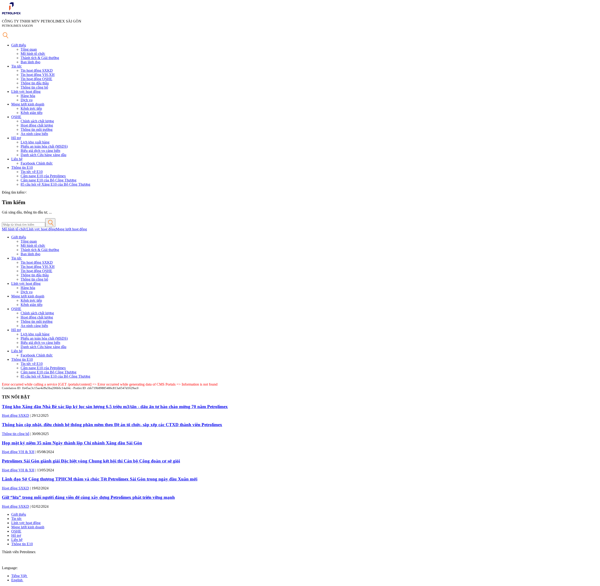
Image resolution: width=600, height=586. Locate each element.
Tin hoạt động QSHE (36, 79)
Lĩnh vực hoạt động (26, 92)
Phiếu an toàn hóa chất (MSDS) (44, 146)
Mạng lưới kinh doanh (27, 104)
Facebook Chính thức (37, 163)
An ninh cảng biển (34, 134)
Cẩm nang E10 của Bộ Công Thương (48, 180)
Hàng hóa (28, 96)
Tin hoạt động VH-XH (38, 75)
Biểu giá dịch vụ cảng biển (40, 151)
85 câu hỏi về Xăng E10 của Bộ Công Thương (55, 184)
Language (9, 568)
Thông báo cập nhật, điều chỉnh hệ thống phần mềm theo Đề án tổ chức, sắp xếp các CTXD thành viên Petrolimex (112, 424)
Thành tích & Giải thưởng (40, 58)
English (17, 580)
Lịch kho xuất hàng (35, 142)
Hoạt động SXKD (15, 415)
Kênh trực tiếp (31, 108)
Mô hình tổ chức (33, 54)
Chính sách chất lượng (37, 121)
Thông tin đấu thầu (35, 83)
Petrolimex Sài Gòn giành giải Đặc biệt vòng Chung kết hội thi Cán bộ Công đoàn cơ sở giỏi (91, 460)
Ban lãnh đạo (30, 62)
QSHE (16, 117)
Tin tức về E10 (32, 172)
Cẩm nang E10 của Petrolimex (43, 176)
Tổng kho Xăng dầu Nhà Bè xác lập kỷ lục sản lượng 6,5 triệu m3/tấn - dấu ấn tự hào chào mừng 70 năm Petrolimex (115, 406)
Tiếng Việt (19, 576)
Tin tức (16, 66)
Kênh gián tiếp (31, 113)
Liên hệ (16, 159)
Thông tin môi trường (36, 129)
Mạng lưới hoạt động (71, 229)
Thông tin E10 (22, 167)
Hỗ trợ (16, 138)
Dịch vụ (27, 100)
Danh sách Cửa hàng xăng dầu (43, 155)
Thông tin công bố (34, 87)
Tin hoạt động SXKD (37, 70)
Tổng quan (29, 49)
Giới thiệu (18, 45)
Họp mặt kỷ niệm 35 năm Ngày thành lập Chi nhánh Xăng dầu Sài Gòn (72, 442)
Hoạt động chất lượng (37, 125)
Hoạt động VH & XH (18, 452)
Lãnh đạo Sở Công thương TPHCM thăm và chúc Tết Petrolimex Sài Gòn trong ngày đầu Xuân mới (99, 479)
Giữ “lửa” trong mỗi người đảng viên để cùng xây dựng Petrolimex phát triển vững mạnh (88, 497)
